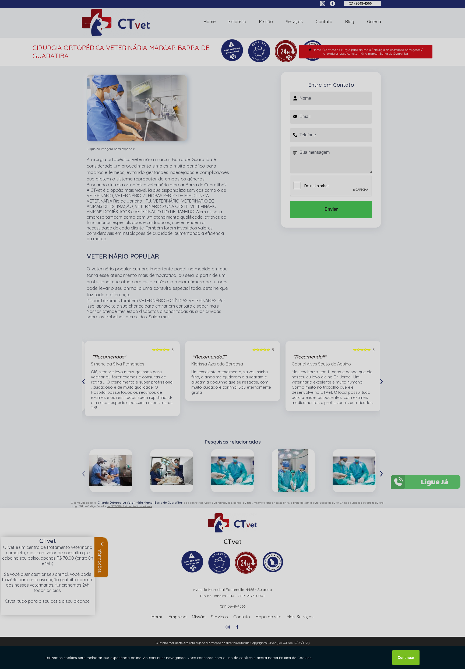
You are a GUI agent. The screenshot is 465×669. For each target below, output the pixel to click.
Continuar (406, 658)
